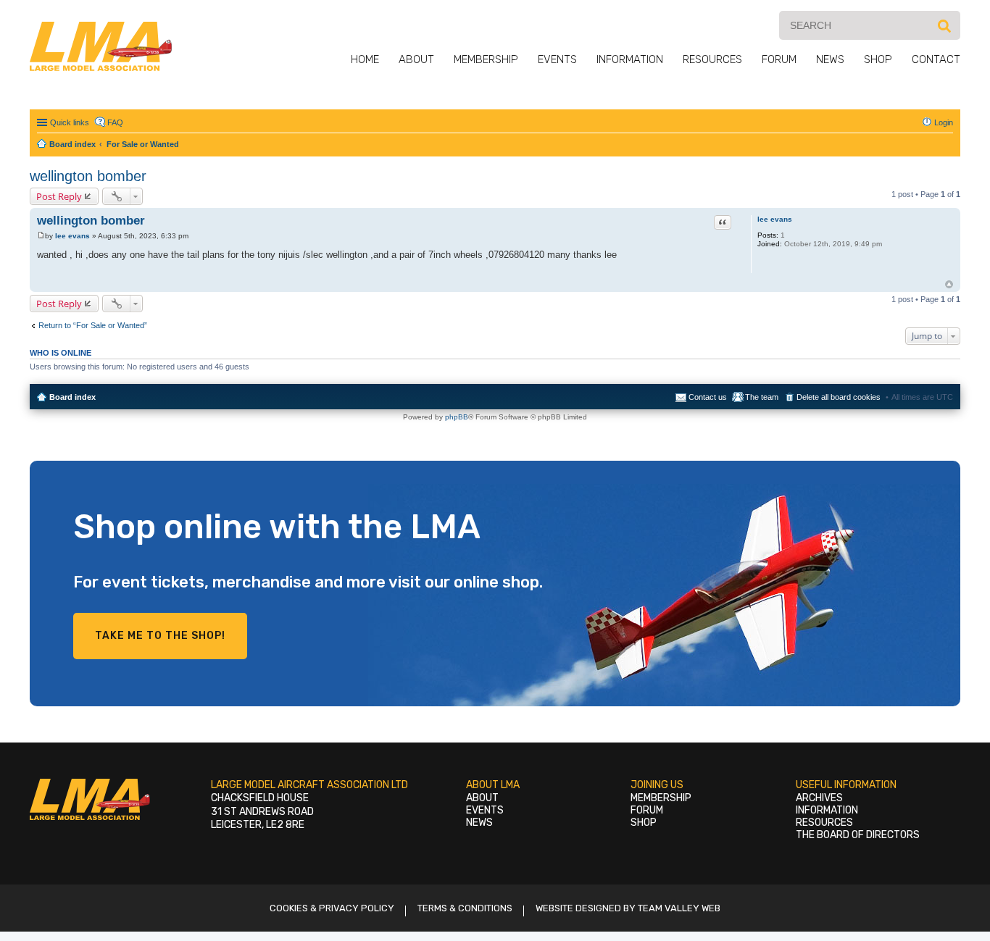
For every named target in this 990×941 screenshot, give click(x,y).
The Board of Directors (858, 835)
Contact (936, 59)
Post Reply (59, 196)
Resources (712, 59)
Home (365, 59)
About (416, 59)
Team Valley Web (679, 908)
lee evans (774, 219)
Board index (72, 397)
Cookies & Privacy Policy (332, 908)
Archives (819, 798)
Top (949, 284)
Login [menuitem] (943, 122)
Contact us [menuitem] (708, 397)
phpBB (456, 417)
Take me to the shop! (160, 636)
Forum (779, 59)
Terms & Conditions (464, 908)
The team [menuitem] (761, 397)
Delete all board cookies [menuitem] (838, 397)
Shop (878, 59)
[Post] (41, 236)
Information (629, 59)
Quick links (69, 122)
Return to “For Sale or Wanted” (92, 325)
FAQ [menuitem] (115, 122)
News (830, 59)
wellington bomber (88, 176)
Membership (486, 59)
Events (557, 59)
